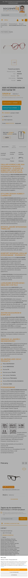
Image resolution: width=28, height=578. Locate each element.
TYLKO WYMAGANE (14, 572)
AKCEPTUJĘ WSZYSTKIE (14, 569)
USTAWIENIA (14, 575)
